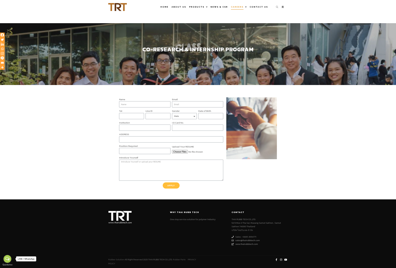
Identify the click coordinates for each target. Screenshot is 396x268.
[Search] (277, 7)
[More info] (282, 7)
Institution (124, 122)
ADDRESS (124, 134)
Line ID (149, 111)
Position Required (128, 146)
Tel (120, 111)
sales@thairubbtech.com (247, 240)
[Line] (2, 58)
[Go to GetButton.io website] (7, 265)
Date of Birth (204, 111)
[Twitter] (2, 39)
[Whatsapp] (2, 49)
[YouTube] (286, 260)
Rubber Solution (116, 259)
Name (122, 99)
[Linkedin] (2, 44)
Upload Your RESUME (183, 146)
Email (175, 99)
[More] (2, 67)
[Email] (2, 62)
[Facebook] (2, 35)
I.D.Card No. (178, 122)
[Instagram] (2, 53)
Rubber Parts (179, 259)
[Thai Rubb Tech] (117, 7)
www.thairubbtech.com (246, 244)
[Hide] (1, 72)
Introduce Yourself (128, 157)
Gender (176, 111)
